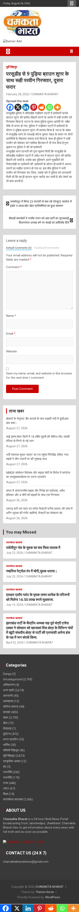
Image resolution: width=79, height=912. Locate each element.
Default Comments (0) (19, 247)
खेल (5, 723)
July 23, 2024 (14, 552)
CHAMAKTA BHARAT (45, 94)
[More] (57, 107)
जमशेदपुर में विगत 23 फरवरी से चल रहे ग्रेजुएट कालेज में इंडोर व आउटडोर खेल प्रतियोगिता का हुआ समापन (41, 204)
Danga (7, 674)
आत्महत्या (8, 701)
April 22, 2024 (14, 642)
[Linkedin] (25, 107)
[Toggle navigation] (8, 51)
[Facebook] (10, 107)
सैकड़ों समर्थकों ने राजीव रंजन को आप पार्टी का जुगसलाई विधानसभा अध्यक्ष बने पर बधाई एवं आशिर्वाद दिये (39, 220)
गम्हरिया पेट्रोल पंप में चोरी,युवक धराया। (31, 571)
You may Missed (21, 532)
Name (11, 316)
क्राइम (6, 712)
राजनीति (7, 772)
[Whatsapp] (49, 107)
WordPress (52, 897)
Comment (14, 267)
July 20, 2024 (14, 576)
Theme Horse (45, 892)
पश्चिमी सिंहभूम (11, 750)
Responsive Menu (71, 3)
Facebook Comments (46, 247)
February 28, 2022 (17, 94)
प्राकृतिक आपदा (11, 761)
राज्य (5, 783)
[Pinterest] (33, 107)
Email (10, 333)
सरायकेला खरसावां (14, 542)
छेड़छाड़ (7, 728)
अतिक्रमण (9, 685)
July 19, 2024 (14, 604)
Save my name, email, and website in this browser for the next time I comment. (39, 375)
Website (11, 351)
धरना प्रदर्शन (10, 739)
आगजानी (8, 695)
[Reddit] (41, 107)
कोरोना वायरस (10, 706)
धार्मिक (6, 745)
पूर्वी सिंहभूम (11, 67)
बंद (4, 766)
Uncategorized (12, 679)
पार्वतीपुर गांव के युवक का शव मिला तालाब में (33, 547)
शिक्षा (5, 794)
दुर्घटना (7, 734)
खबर (5, 717)
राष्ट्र (6, 788)
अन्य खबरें (8, 690)
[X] (17, 107)
